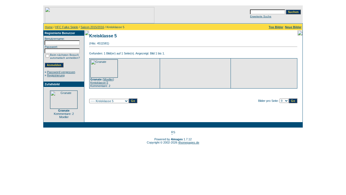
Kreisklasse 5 (99, 82)
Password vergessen (61, 72)
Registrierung (56, 75)
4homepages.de (188, 142)
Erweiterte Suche (260, 16)
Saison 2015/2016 (92, 27)
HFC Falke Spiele (66, 27)
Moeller (108, 79)
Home (49, 27)
